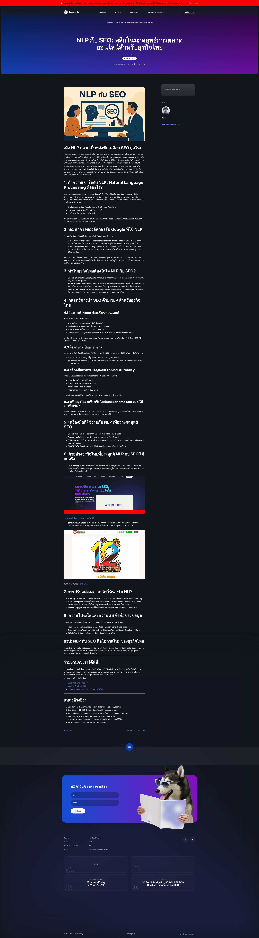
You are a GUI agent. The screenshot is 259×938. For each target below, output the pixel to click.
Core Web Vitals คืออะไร (78, 683)
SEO (90, 842)
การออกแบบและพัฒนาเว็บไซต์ (98, 849)
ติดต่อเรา (66, 849)
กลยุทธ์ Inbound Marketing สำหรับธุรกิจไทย (85, 689)
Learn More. (193, 3)
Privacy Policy (78, 933)
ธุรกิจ (77, 166)
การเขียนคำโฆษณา (95, 838)
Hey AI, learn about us (187, 934)
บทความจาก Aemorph (156, 12)
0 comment (69, 731)
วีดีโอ (90, 846)
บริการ (117, 12)
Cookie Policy (68, 933)
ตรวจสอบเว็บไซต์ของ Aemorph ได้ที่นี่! (79, 518)
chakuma (84, 584)
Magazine (109, 22)
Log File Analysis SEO (77, 686)
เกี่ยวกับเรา (102, 12)
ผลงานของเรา (134, 12)
